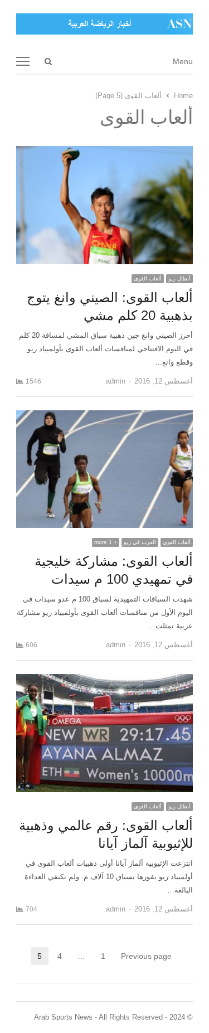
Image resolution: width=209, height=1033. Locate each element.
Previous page (146, 956)
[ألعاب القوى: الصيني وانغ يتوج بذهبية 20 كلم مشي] (104, 152)
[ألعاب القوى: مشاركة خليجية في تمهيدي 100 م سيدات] (104, 417)
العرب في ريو (140, 542)
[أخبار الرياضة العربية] (104, 24)
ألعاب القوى (148, 278)
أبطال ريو (179, 278)
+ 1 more (105, 542)
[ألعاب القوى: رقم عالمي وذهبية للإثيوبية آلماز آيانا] (104, 680)
